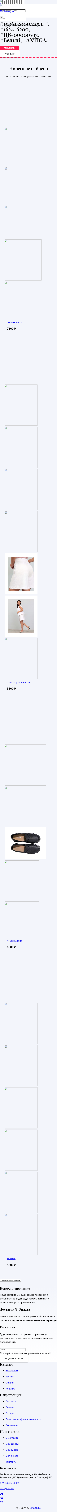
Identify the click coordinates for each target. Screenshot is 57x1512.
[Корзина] (1, 18)
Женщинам (12, 1370)
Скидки (10, 1382)
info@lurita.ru (7, 1488)
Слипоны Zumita (14, 322)
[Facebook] (1, 1494)
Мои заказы (12, 1443)
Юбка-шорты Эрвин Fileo (19, 682)
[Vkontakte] (1, 1498)
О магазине (12, 1437)
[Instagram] (1, 1502)
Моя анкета (12, 1455)
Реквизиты (12, 1425)
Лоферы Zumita (14, 940)
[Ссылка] (16, 36)
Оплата (10, 1407)
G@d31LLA (35, 1507)
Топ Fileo (11, 1258)
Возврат (10, 1413)
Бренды (10, 1376)
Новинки (10, 1388)
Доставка (11, 1401)
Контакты (11, 1461)
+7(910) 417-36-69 (9, 1482)
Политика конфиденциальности (23, 1419)
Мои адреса (12, 1449)
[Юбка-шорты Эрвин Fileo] (21, 551)
